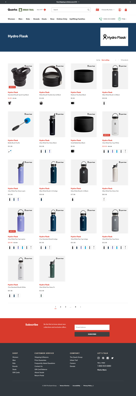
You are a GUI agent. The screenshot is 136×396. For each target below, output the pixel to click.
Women (15, 357)
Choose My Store (107, 10)
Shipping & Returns (41, 357)
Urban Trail (74, 360)
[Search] (88, 10)
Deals (14, 369)
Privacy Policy (87, 385)
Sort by (98, 60)
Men (14, 360)
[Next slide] (130, 2)
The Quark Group (76, 357)
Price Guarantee (40, 360)
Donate (72, 366)
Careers (72, 363)
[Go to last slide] (6, 2)
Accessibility (76, 385)
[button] (126, 10)
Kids (13, 363)
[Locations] (97, 10)
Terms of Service (64, 385)
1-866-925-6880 (109, 19)
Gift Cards (16, 372)
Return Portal (39, 375)
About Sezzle (39, 372)
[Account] (120, 10)
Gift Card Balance (41, 369)
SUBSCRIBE (92, 334)
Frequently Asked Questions (45, 363)
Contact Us (38, 366)
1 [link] (55, 307)
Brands (14, 366)
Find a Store (101, 370)
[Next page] (80, 307)
